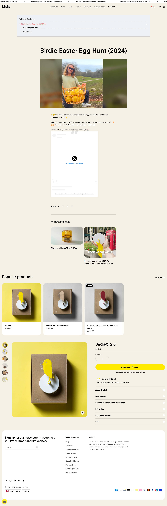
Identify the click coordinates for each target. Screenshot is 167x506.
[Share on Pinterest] (67, 206)
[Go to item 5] (5, 373)
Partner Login (71, 472)
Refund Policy (71, 457)
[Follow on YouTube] (19, 480)
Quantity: (99, 354)
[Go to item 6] (5, 380)
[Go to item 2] (5, 352)
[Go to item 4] (5, 366)
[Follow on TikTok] (24, 480)
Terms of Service (72, 449)
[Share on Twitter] (63, 206)
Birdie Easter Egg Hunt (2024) (33, 24)
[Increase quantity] (106, 359)
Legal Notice (71, 453)
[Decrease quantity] (98, 359)
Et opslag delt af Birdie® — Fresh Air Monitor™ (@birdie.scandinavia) (74, 194)
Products (54, 7)
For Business (99, 7)
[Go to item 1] (5, 345)
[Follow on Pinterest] (15, 480)
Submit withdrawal (73, 461)
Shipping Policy (72, 468)
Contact (111, 7)
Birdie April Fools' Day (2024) (64, 248)
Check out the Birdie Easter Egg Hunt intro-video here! (75, 125)
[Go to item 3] (5, 359)
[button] (4, 501)
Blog (63, 7)
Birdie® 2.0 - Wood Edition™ (57, 325)
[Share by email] (72, 206)
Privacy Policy (71, 465)
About (78, 7)
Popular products (30, 27)
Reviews (87, 7)
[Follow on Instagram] (10, 480)
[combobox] (13, 491)
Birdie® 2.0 (27, 31)
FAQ (70, 7)
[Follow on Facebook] (6, 480)
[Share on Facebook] (58, 206)
